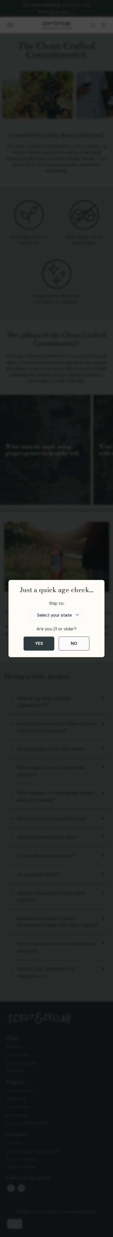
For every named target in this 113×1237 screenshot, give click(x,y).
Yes (39, 643)
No (74, 643)
